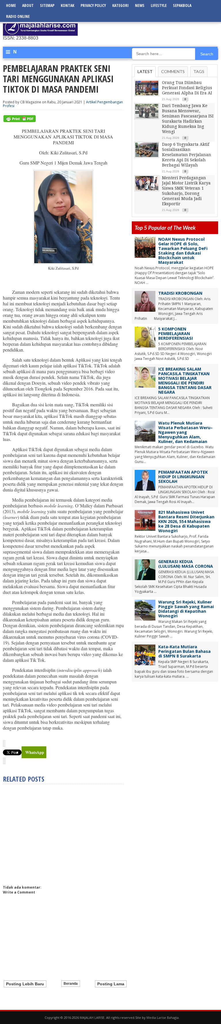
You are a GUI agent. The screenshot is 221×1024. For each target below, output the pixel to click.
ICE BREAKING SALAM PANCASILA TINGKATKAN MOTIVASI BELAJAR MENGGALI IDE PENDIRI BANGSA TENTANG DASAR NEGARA (185, 380)
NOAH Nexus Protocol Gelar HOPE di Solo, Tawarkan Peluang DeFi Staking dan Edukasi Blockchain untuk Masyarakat (182, 250)
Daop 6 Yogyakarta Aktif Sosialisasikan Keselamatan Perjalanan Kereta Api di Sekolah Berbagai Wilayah (186, 154)
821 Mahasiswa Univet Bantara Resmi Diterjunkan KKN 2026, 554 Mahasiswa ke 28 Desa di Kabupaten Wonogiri (186, 521)
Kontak (67, 5)
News (139, 5)
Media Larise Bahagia (162, 1017)
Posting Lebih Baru (25, 984)
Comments (173, 71)
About (28, 5)
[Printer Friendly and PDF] (19, 121)
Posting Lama (110, 984)
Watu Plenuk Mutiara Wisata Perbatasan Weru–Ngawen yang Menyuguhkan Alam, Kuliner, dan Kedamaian (185, 432)
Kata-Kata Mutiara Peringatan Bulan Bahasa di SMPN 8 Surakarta (184, 651)
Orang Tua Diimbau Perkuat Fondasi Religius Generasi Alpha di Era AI (187, 87)
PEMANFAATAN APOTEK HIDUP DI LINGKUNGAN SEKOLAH (183, 476)
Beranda (71, 984)
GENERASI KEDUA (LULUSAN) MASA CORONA (185, 564)
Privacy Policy (93, 5)
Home (11, 5)
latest (145, 71)
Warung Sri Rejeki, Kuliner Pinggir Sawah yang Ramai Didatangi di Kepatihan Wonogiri (186, 608)
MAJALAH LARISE (92, 1017)
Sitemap (47, 5)
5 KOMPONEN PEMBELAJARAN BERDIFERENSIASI (175, 333)
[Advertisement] (150, 27)
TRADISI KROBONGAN (180, 293)
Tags (198, 71)
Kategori (120, 5)
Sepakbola (182, 5)
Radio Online (18, 16)
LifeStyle (159, 5)
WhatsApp (34, 752)
